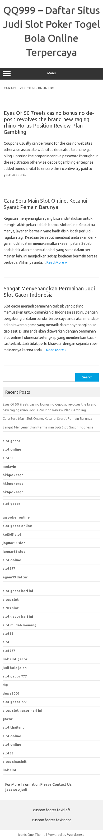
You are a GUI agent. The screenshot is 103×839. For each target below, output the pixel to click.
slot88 (8, 458)
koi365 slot (12, 534)
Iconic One (26, 834)
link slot (10, 770)
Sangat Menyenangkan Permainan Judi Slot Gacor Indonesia (49, 291)
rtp (5, 684)
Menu (51, 73)
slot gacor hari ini (18, 591)
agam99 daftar (15, 577)
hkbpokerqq (13, 475)
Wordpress (75, 834)
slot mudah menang (19, 625)
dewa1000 (11, 693)
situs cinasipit (15, 761)
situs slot (11, 599)
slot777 (9, 568)
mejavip (9, 466)
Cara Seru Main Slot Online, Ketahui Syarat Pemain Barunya (45, 204)
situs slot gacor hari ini (22, 710)
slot (6, 642)
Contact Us (62, 784)
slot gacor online (17, 526)
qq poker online (16, 517)
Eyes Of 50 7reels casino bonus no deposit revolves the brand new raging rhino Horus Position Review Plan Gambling (49, 122)
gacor (8, 719)
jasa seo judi (16, 789)
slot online (12, 449)
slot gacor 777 (15, 702)
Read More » (56, 262)
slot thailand (14, 727)
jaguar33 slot (14, 543)
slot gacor (11, 441)
